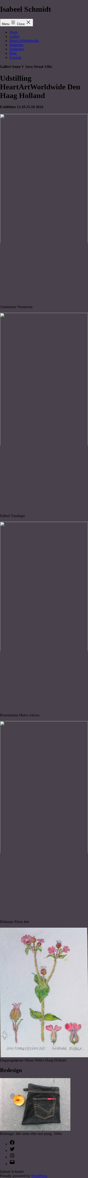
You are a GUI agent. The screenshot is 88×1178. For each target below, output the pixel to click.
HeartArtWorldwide (24, 41)
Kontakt (15, 57)
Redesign (16, 45)
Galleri (14, 36)
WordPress (39, 1176)
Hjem (13, 32)
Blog (13, 53)
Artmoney (16, 49)
